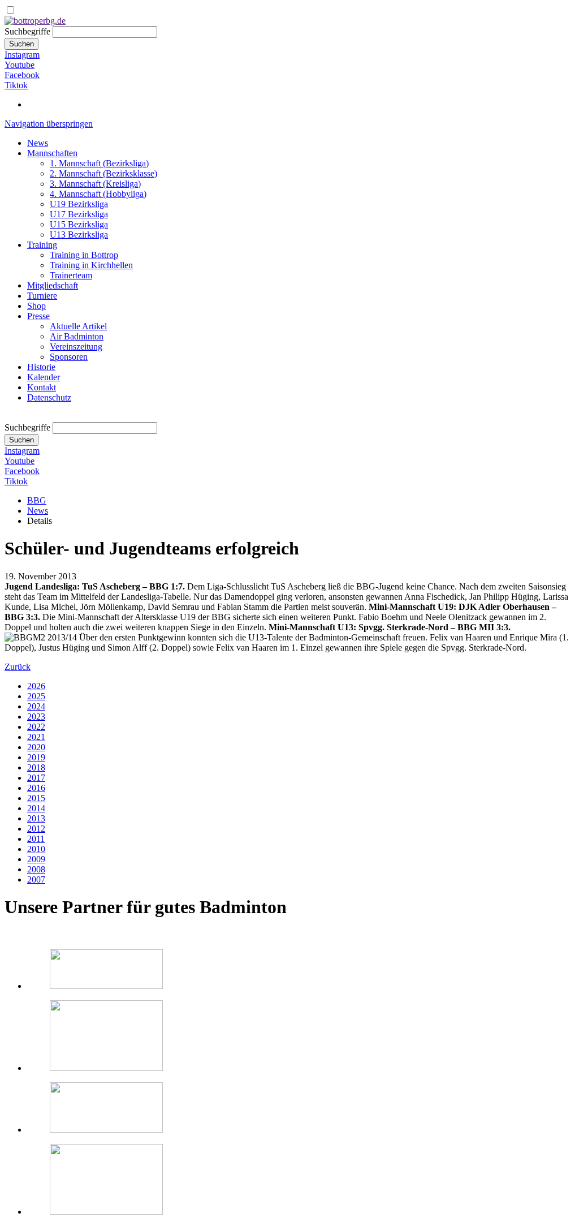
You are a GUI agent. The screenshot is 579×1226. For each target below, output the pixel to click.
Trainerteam (71, 275)
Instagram (22, 54)
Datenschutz (49, 397)
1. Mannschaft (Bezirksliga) (99, 163)
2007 (36, 879)
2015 (36, 798)
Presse (38, 316)
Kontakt (41, 387)
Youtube (19, 65)
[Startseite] (35, 20)
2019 (36, 757)
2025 (36, 696)
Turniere (42, 295)
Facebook (22, 75)
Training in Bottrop (84, 255)
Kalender (43, 377)
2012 (36, 828)
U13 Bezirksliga (79, 234)
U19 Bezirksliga (79, 204)
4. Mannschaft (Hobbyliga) (98, 194)
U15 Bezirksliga (79, 224)
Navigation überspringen (49, 123)
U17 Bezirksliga (79, 214)
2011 (36, 839)
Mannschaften (52, 153)
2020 (36, 747)
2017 (36, 777)
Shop (36, 306)
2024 (36, 706)
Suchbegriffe (27, 31)
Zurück (18, 667)
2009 (36, 859)
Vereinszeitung (76, 346)
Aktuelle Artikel (78, 326)
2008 (36, 869)
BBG (36, 500)
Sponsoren (69, 357)
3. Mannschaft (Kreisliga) (95, 183)
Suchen (21, 44)
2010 (36, 849)
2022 (36, 727)
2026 (36, 686)
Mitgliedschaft (52, 285)
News (37, 143)
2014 (36, 808)
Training (42, 244)
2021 (36, 737)
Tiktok (16, 85)
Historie (41, 367)
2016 (36, 788)
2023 (36, 716)
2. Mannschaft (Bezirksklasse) (103, 173)
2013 (36, 818)
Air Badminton (76, 336)
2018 (36, 767)
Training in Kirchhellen (91, 265)
